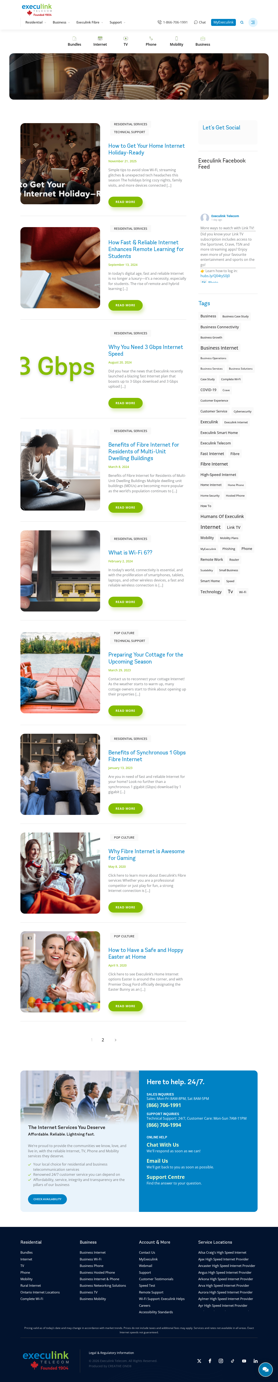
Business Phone (91, 1265)
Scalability (206, 570)
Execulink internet (236, 422)
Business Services (211, 368)
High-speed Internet (218, 474)
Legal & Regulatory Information (111, 1353)
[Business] (202, 41)
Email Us (157, 1160)
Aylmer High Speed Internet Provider (225, 1299)
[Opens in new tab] (199, 1361)
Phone (25, 1272)
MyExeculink (223, 22)
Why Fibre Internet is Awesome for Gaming (146, 854)
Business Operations (213, 358)
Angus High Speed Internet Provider (225, 1272)
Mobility (207, 537)
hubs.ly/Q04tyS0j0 (215, 275)
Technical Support (129, 132)
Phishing (228, 549)
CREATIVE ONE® (120, 1366)
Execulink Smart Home (219, 432)
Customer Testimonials (156, 1279)
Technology (211, 591)
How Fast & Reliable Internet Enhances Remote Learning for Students (146, 249)
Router (234, 560)
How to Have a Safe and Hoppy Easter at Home (145, 953)
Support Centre (166, 1176)
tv (230, 591)
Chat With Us (163, 1144)
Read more (125, 202)
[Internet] (100, 41)
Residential (34, 22)
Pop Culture (124, 633)
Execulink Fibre (87, 22)
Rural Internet (30, 1285)
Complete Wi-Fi (231, 379)
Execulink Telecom (225, 216)
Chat (202, 22)
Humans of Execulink (222, 516)
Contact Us (147, 1252)
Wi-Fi (242, 592)
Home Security (210, 496)
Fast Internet (212, 453)
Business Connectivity (219, 326)
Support (116, 22)
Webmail (145, 1265)
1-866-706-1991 (175, 22)
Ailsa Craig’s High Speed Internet (222, 1252)
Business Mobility (93, 1299)
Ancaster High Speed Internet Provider (226, 1265)
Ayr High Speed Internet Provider (222, 1305)
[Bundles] (74, 41)
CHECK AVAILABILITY (47, 1199)
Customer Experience (214, 400)
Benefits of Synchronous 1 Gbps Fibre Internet (147, 756)
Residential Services (130, 124)
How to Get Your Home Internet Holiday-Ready (146, 149)
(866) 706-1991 (164, 1104)
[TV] (125, 41)
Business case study (235, 316)
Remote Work (211, 559)
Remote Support (151, 1292)
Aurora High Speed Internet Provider (225, 1292)
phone (247, 548)
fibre (235, 453)
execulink (209, 421)
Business (59, 22)
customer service (213, 411)
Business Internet (219, 348)
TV (22, 1265)
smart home (210, 581)
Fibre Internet (214, 464)
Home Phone (236, 485)
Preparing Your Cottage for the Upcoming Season (145, 658)
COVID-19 (208, 389)
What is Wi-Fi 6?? (130, 552)
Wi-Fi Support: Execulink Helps (162, 1299)
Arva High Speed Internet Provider (223, 1285)
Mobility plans (229, 538)
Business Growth (211, 337)
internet (210, 526)
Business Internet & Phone (99, 1279)
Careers (144, 1305)
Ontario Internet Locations (40, 1292)
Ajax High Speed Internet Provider (223, 1259)
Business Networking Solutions (103, 1285)
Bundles (26, 1252)
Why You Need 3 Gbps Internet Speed (145, 350)
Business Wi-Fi (90, 1259)
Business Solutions (241, 368)
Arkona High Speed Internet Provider (225, 1279)
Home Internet (211, 485)
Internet (26, 1259)
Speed (230, 581)
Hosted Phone (235, 496)
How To (205, 506)
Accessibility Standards (156, 1312)
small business (228, 570)
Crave (226, 390)
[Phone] (151, 41)
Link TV (233, 527)
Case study (207, 379)
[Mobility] (176, 41)
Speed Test (147, 1285)
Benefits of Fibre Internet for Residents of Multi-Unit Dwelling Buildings (143, 451)
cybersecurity (243, 411)
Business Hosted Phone (97, 1272)
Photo (213, 282)
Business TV (89, 1292)
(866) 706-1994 (164, 1124)
